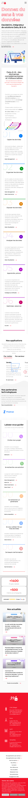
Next (25, 372)
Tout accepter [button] (14, 794)
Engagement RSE (14, 776)
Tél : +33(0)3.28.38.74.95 (15, 712)
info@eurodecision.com (15, 746)
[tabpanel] (14, 372)
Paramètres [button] (5, 794)
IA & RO (7, 325)
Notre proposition (9, 514)
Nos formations (8, 567)
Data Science (7, 539)
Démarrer (7, 454)
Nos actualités (14, 769)
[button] (14, 599)
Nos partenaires (14, 774)
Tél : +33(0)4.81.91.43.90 (15, 734)
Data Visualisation (9, 227)
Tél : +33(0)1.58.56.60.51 (15, 723)
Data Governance (9, 194)
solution (5, 32)
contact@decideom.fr (15, 714)
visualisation (8, 219)
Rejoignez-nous (14, 772)
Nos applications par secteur (13, 755)
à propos (14, 765)
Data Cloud (7, 487)
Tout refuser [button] (21, 794)
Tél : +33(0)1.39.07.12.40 (15, 745)
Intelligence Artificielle (11, 292)
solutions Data (17, 344)
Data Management (10, 159)
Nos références (14, 767)
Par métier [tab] (8, 356)
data (8, 32)
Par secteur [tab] (19, 356)
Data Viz (6, 482)
